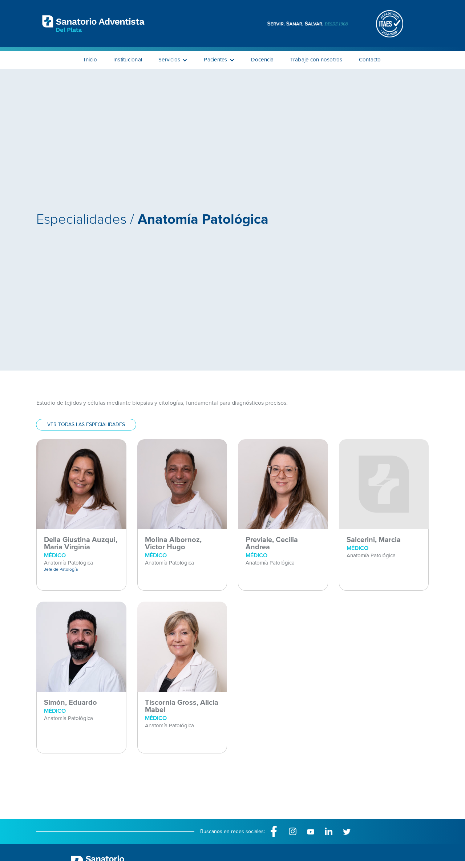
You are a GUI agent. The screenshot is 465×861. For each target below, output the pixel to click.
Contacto (370, 59)
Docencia (262, 59)
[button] (173, 59)
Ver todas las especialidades (86, 424)
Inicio (90, 59)
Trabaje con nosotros (316, 59)
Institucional (127, 59)
